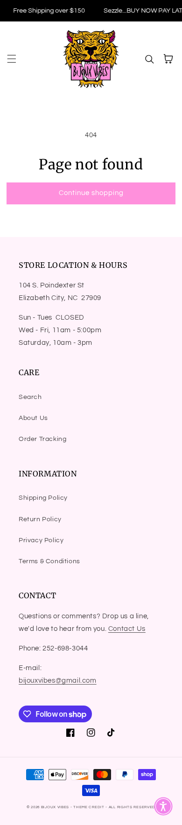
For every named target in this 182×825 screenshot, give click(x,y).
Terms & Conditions (49, 561)
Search (30, 397)
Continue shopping (91, 192)
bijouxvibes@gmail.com (58, 680)
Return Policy (40, 519)
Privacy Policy (41, 540)
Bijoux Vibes (55, 807)
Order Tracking (42, 439)
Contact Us (127, 628)
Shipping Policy (43, 498)
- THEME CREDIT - (89, 807)
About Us (33, 418)
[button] (11, 59)
